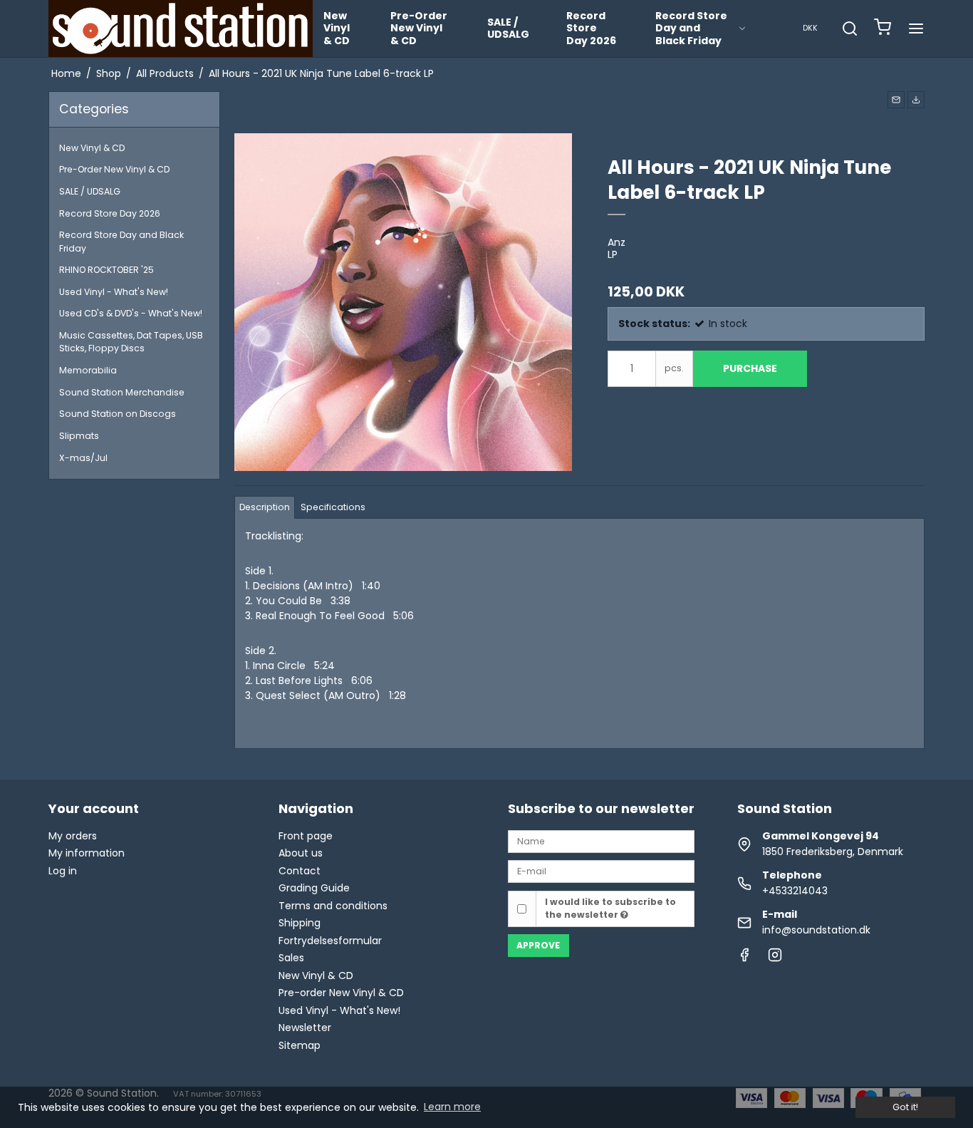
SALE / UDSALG (508, 28)
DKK (810, 28)
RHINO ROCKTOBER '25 (106, 270)
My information (86, 853)
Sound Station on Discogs (117, 414)
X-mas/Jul (83, 458)
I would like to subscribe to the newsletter (610, 908)
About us (301, 853)
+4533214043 (795, 891)
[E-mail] (601, 871)
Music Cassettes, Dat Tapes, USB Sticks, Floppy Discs (131, 341)
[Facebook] (744, 958)
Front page (306, 836)
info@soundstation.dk (816, 930)
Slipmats (79, 436)
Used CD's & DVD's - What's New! (130, 313)
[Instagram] (775, 958)
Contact (300, 871)
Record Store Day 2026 (591, 28)
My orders (72, 836)
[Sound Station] (180, 28)
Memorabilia (88, 370)
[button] (896, 99)
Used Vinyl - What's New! (113, 292)
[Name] (601, 841)
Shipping (300, 923)
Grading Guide (314, 888)
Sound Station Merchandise (121, 392)
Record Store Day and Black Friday (691, 28)
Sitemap (300, 1045)
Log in (62, 871)
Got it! (905, 1107)
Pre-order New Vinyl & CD (341, 992)
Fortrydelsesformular (330, 940)
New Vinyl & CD (336, 28)
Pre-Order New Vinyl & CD (418, 28)
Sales (291, 958)
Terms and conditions (333, 906)
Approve (538, 945)
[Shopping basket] (882, 29)
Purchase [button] (750, 368)
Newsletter (305, 1027)
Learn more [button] (452, 1106)
